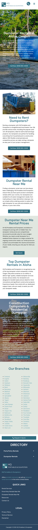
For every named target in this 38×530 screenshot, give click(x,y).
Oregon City (8, 411)
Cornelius (26, 421)
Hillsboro (7, 385)
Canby (25, 404)
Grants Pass (8, 406)
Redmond (7, 413)
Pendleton (26, 411)
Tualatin (7, 423)
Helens (25, 423)
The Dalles (26, 415)
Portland (7, 376)
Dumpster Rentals (10, 456)
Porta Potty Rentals (11, 451)
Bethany (7, 417)
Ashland (25, 389)
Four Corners (27, 413)
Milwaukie (26, 387)
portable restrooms (12, 477)
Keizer (6, 409)
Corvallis (7, 394)
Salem (6, 381)
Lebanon (26, 396)
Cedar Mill (26, 402)
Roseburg (26, 381)
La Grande (26, 428)
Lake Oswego (8, 404)
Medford (7, 391)
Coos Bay (26, 419)
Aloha (6, 402)
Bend (6, 387)
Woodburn (7, 419)
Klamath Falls (27, 383)
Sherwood (26, 394)
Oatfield (25, 426)
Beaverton (7, 389)
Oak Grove (26, 409)
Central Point (27, 400)
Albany (6, 398)
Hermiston (26, 398)
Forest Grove (8, 426)
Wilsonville (26, 376)
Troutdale (26, 417)
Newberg (26, 379)
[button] (34, 4)
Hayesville (26, 385)
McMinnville (8, 415)
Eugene (6, 379)
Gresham (7, 383)
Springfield (7, 396)
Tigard (6, 400)
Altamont (26, 391)
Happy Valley (8, 421)
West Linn (7, 428)
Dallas (25, 406)
